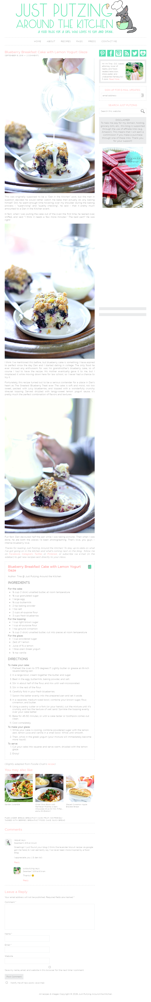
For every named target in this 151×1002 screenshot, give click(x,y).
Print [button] (89, 568)
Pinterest (52, 554)
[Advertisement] (111, 257)
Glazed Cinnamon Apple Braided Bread (76, 805)
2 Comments (33, 55)
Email (8, 945)
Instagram (27, 554)
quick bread (58, 820)
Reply (17, 862)
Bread (21, 818)
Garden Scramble (12, 804)
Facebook (14, 554)
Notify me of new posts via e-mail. (28, 983)
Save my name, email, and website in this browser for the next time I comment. (44, 970)
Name (8, 934)
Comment (10, 902)
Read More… (115, 79)
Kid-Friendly (56, 818)
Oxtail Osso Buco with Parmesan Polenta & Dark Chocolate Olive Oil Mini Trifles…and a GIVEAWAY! (49, 807)
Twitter (38, 554)
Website (9, 956)
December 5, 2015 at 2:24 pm (25, 843)
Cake (40, 818)
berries (23, 820)
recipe (50, 764)
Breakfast (31, 818)
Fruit (46, 818)
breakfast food (36, 820)
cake (48, 820)
